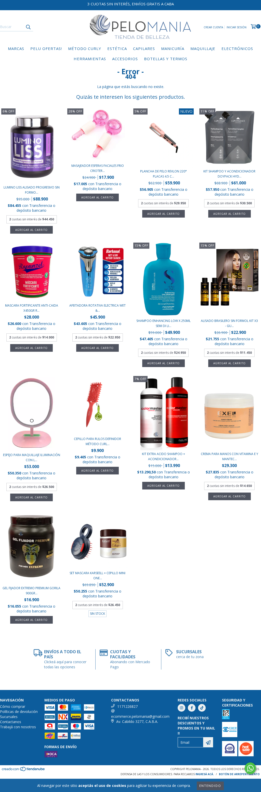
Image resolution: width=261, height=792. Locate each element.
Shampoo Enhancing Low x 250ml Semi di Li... (163, 323)
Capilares (144, 48)
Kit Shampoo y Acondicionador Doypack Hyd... (229, 174)
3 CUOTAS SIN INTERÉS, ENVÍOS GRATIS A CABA (130, 3)
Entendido (210, 786)
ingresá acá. (204, 774)
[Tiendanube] (23, 770)
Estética (117, 48)
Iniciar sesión (236, 27)
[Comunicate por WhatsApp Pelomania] (250, 768)
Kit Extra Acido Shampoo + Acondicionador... (163, 456)
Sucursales (9, 716)
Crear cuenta (213, 27)
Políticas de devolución (19, 711)
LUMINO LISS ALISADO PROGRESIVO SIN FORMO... (32, 190)
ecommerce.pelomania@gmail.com (140, 716)
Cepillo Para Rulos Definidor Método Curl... (97, 441)
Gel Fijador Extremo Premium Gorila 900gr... (31, 590)
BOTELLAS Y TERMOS (165, 58)
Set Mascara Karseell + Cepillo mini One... (97, 575)
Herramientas (90, 58)
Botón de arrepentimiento (239, 774)
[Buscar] (28, 26)
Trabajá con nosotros (18, 726)
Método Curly (84, 48)
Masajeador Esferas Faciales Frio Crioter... (97, 168)
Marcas (16, 48)
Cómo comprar (12, 706)
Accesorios (125, 58)
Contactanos (10, 721)
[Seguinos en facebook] (191, 708)
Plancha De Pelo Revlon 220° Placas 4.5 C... (163, 174)
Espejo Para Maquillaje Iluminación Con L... (31, 457)
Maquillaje (202, 48)
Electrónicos (237, 48)
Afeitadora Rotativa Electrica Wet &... (97, 308)
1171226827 (127, 706)
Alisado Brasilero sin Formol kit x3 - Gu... (229, 323)
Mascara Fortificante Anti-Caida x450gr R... (31, 308)
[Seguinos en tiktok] (202, 708)
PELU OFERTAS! (46, 48)
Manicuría (172, 48)
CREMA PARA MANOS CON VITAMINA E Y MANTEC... (229, 456)
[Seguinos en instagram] (181, 708)
